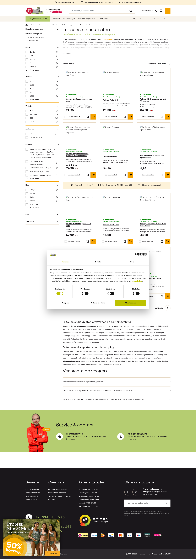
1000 (44, 81)
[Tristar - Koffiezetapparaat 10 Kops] (79, 206)
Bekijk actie (53, 553)
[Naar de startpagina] (44, 11)
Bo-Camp (44, 52)
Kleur (28, 185)
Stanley (44, 67)
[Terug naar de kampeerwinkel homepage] (27, 25)
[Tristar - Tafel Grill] (116, 81)
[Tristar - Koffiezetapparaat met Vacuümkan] (153, 81)
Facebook (156, 489)
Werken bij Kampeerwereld (59, 496)
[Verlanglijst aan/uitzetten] (87, 117)
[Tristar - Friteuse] (116, 136)
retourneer (162, 436)
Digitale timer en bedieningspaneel (44, 163)
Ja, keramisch (44, 137)
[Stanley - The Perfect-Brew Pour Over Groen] (153, 206)
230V (44, 122)
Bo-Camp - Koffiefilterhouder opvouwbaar (152, 157)
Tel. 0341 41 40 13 (50, 517)
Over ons (63, 554)
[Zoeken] (130, 10)
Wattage (29, 77)
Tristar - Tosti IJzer (111, 225)
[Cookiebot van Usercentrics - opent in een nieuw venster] (137, 254)
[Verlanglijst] (161, 10)
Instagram (147, 492)
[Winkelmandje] (167, 11)
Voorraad (30, 221)
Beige (44, 190)
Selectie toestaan (98, 303)
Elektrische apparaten (34, 29)
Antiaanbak (30, 129)
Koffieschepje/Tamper (44, 172)
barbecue (108, 39)
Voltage (29, 106)
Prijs (27, 214)
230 (44, 118)
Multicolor (44, 204)
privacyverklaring (130, 513)
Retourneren (31, 500)
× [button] (58, 521)
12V (44, 111)
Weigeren (65, 303)
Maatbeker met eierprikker (44, 175)
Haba (44, 56)
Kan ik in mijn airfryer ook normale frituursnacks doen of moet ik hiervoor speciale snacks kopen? (103, 399)
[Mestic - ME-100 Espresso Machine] (153, 261)
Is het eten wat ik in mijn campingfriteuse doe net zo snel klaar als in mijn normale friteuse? (100, 391)
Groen (44, 201)
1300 (44, 89)
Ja (44, 134)
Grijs (44, 197)
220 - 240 (44, 114)
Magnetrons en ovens (35, 37)
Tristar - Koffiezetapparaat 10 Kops (78, 225)
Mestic (44, 59)
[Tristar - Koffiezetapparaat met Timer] (79, 81)
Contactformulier (33, 493)
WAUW (167, 554)
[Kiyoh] (94, 520)
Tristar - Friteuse (110, 157)
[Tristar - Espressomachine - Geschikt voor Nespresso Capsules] (79, 136)
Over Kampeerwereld (57, 489)
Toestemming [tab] (64, 262)
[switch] (85, 293)
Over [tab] (132, 262)
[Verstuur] (167, 503)
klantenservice (94, 436)
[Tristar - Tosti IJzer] (116, 206)
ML (44, 63)
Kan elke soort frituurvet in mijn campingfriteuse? (83, 382)
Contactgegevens (33, 489)
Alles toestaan (130, 303)
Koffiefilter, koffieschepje (44, 168)
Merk (28, 47)
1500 (44, 96)
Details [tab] (98, 262)
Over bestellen (32, 496)
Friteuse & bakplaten (34, 34)
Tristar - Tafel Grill (110, 100)
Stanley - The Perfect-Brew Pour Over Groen (153, 225)
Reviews (51, 500)
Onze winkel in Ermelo (57, 493)
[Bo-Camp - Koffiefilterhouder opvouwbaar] (153, 136)
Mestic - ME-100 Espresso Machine (150, 279)
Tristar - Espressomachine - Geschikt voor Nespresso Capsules (77, 155)
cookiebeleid (137, 281)
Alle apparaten (32, 41)
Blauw (44, 193)
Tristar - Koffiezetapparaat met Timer (79, 100)
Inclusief (29, 145)
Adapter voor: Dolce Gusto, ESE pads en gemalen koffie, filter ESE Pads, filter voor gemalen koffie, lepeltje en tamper (44, 154)
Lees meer (67, 53)
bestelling (137, 436)
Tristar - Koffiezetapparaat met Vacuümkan (153, 100)
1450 (44, 92)
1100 (44, 85)
